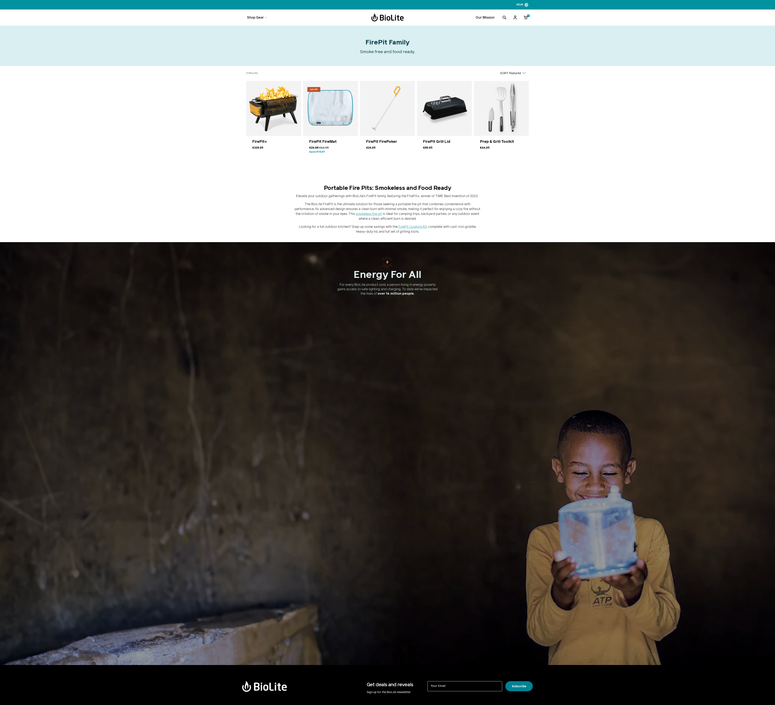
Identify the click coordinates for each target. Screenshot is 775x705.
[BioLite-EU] (387, 18)
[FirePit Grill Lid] (444, 120)
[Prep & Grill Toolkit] (501, 120)
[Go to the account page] (515, 17)
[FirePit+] (273, 120)
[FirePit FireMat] (330, 120)
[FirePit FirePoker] (387, 120)
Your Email (438, 686)
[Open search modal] (504, 17)
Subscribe (519, 686)
